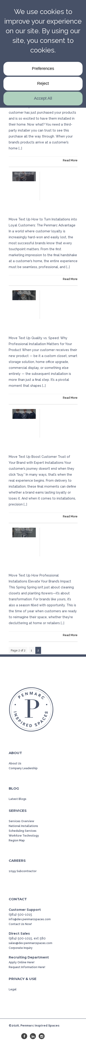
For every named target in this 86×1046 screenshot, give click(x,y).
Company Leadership (23, 768)
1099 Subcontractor (22, 871)
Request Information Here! (27, 967)
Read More (70, 160)
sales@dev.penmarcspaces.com (30, 943)
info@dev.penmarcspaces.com (30, 919)
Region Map (17, 840)
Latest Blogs (17, 799)
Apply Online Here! (21, 962)
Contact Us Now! (20, 924)
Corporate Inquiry (21, 948)
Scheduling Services (22, 830)
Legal (13, 989)
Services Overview (21, 821)
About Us (15, 763)
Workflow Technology (24, 835)
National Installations (23, 826)
